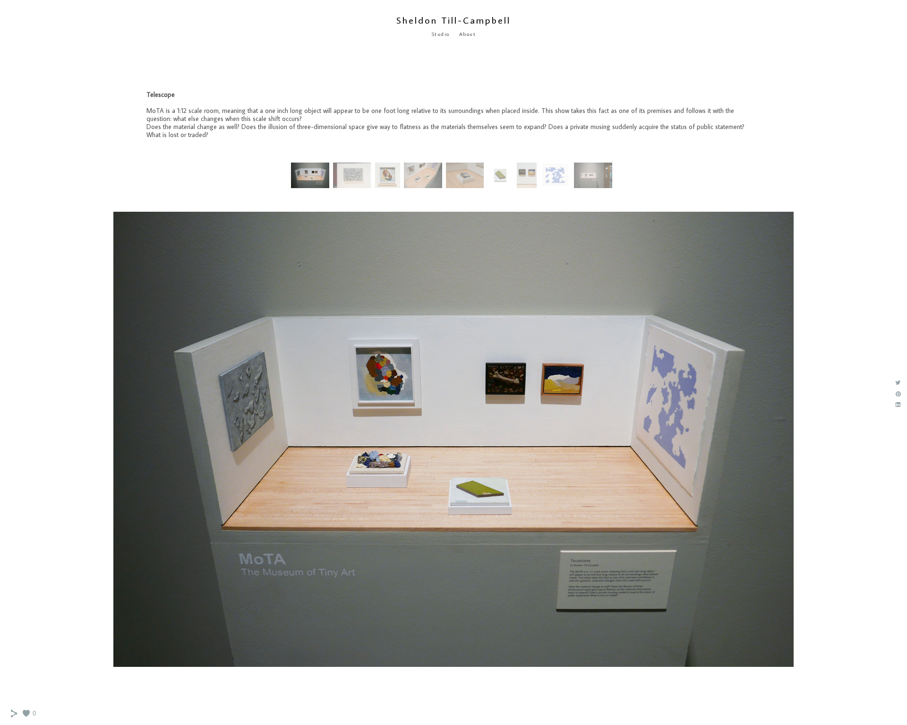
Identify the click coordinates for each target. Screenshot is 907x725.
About (467, 34)
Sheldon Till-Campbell (453, 20)
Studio (440, 34)
